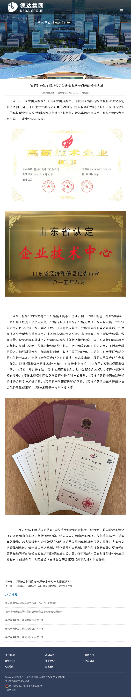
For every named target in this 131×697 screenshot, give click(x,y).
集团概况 (10, 654)
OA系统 (9, 666)
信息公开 (89, 660)
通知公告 (50, 654)
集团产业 (89, 654)
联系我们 (50, 666)
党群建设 (50, 660)
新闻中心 (10, 660)
